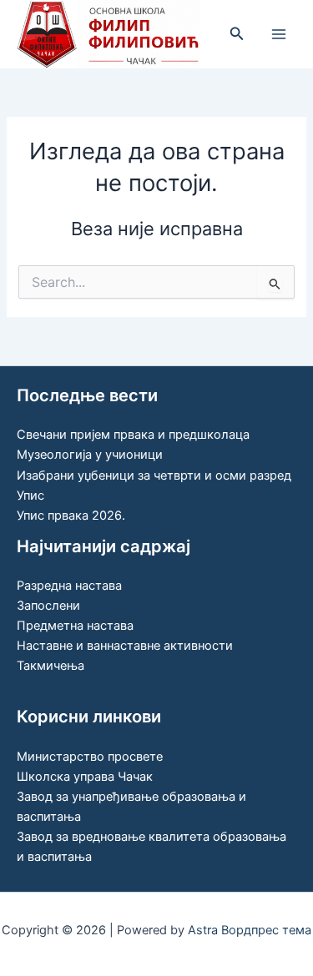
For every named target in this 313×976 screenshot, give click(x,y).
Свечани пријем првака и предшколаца (133, 434)
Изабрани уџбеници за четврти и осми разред (154, 475)
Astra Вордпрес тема (249, 930)
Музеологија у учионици (90, 454)
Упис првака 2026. (71, 515)
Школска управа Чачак (85, 776)
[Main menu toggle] (278, 34)
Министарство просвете (90, 756)
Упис (30, 495)
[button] (237, 33)
